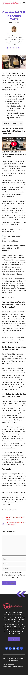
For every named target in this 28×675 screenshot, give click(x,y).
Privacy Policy (7, 666)
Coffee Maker (12, 510)
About (5, 664)
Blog (6, 510)
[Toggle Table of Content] (20, 123)
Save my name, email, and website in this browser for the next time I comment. (14, 575)
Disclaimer (11, 664)
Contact (14, 666)
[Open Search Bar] (21, 3)
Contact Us (14, 639)
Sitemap (20, 666)
